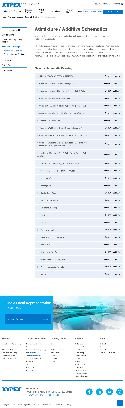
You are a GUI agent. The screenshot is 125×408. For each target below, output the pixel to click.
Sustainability (56, 11)
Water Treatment (80, 350)
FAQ (52, 344)
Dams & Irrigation (80, 367)
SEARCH (117, 4)
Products (6, 11)
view (109, 76)
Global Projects (41, 11)
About (80, 11)
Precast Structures (81, 373)
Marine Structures (80, 370)
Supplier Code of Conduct (107, 353)
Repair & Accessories (8, 355)
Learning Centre (28, 11)
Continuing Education (57, 350)
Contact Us (113, 12)
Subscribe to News (93, 12)
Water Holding (79, 353)
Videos (53, 361)
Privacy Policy (36, 405)
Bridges (77, 361)
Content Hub (69, 11)
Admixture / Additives (13, 51)
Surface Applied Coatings (14, 54)
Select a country (101, 4)
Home (4, 17)
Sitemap (68, 405)
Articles (53, 355)
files (117, 76)
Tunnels (77, 358)
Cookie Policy (47, 405)
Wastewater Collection (82, 347)
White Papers (55, 353)
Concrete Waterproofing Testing (12, 40)
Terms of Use (59, 405)
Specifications (8, 35)
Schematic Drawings (32, 17)
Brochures (54, 358)
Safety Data (7, 65)
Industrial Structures (81, 376)
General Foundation (81, 355)
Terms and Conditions (9, 358)
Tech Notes (54, 347)
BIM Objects (7, 70)
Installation (6, 60)
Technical (17, 11)
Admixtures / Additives (9, 350)
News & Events (104, 347)
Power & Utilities (80, 364)
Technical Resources (15, 17)
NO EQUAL (103, 344)
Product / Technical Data (12, 30)
